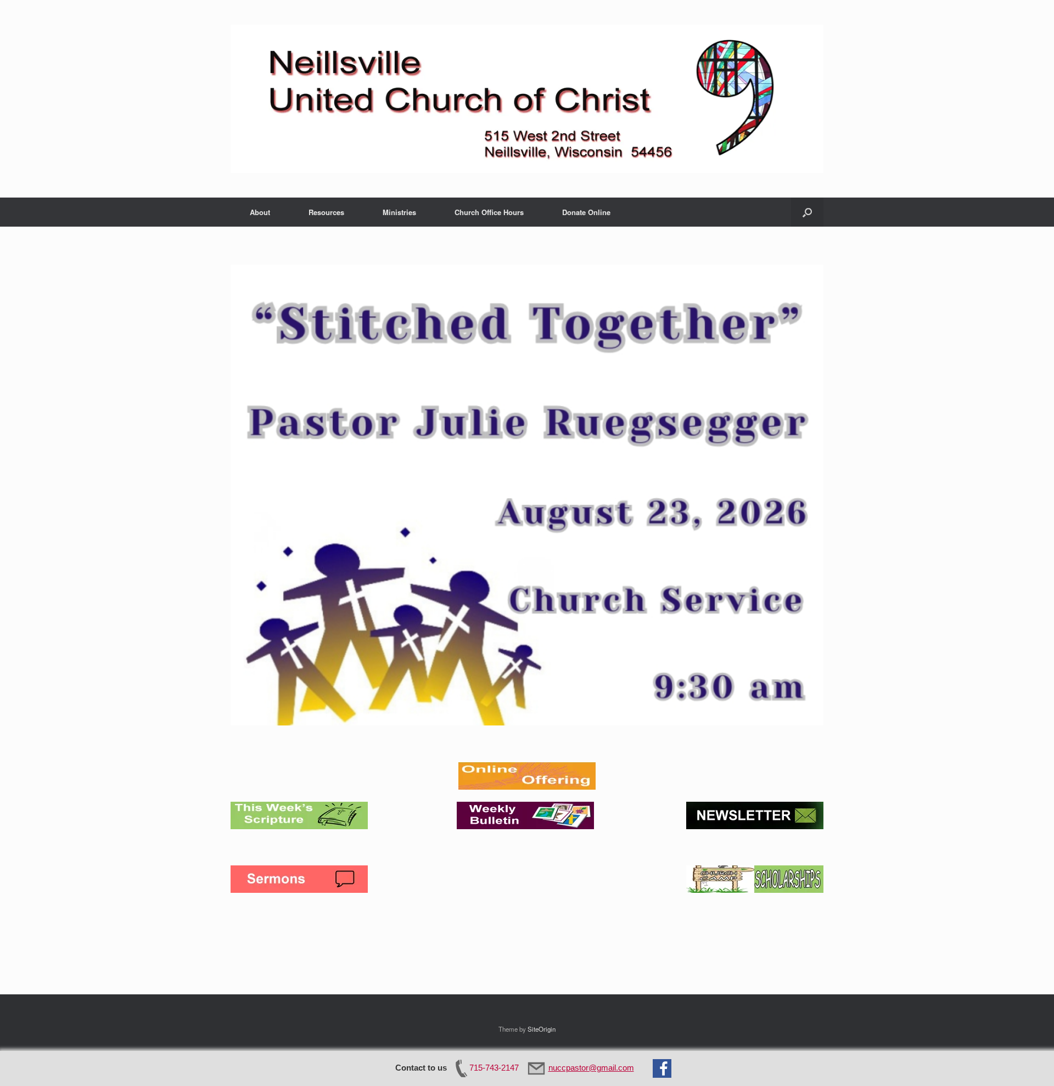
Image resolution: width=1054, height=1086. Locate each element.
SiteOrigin (542, 1029)
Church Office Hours (489, 212)
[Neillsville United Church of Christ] (527, 99)
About (260, 212)
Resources (326, 212)
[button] (807, 212)
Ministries (399, 212)
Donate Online (586, 212)
